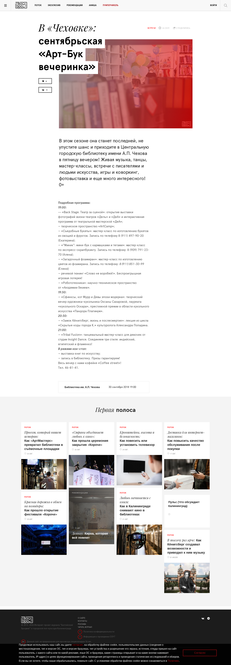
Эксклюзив (54, 5)
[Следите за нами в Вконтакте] (202, 618)
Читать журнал (85, 627)
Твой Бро (21, 5)
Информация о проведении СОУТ (99, 637)
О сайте (81, 618)
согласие (77, 644)
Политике (173, 661)
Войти (213, 5)
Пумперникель (110, 5)
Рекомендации (75, 5)
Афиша (92, 5)
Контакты (82, 621)
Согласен (199, 652)
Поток (38, 5)
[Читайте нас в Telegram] (208, 618)
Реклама (82, 624)
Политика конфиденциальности (98, 632)
